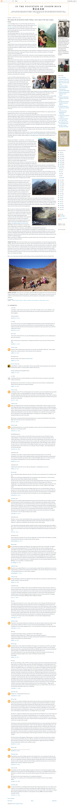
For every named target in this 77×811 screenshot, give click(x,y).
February (61, 167)
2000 (61, 152)
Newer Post (10, 800)
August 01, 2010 (15, 430)
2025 (61, 207)
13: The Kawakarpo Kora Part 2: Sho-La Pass (63, 119)
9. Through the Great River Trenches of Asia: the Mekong (63, 103)
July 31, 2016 (14, 597)
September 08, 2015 (16, 541)
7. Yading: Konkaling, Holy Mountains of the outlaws (63, 94)
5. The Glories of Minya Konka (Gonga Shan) (63, 86)
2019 (61, 195)
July (60, 175)
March (60, 169)
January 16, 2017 (16, 628)
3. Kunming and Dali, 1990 (63, 81)
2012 (61, 182)
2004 (61, 154)
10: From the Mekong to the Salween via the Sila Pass (63, 108)
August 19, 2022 (15, 795)
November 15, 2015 (16, 573)
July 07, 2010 (14, 421)
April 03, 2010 (15, 360)
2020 (61, 197)
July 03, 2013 (14, 532)
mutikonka (13, 498)
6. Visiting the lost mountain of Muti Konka (63, 89)
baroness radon (14, 364)
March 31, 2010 (15, 344)
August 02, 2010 (15, 449)
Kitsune (12, 699)
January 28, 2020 (16, 695)
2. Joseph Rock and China (63, 79)
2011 (61, 180)
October (61, 177)
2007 (61, 160)
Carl (12, 321)
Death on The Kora (34, 133)
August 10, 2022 (15, 781)
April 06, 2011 (15, 468)
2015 (61, 188)
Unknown (13, 347)
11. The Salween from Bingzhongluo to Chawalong (62, 112)
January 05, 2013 (16, 495)
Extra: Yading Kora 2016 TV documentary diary (63, 122)
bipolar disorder (29, 358)
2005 (61, 156)
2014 (61, 186)
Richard (12, 472)
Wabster (12, 544)
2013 (61, 184)
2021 (61, 199)
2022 (61, 201)
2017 (61, 191)
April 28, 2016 (15, 582)
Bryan (12, 333)
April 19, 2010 (15, 386)
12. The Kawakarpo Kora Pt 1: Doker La (63, 116)
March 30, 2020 (15, 764)
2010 (61, 166)
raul (12, 376)
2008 (61, 162)
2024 (61, 205)
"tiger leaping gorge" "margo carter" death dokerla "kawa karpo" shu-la (30, 300)
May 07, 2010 (14, 400)
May (60, 171)
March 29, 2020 (15, 750)
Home (32, 800)
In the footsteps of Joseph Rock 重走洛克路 (38, 7)
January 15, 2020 (16, 688)
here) (22, 251)
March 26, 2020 (15, 744)
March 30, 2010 (15, 318)
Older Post (54, 800)
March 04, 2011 (15, 461)
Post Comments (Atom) (18, 803)
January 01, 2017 (16, 617)
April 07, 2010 (15, 372)
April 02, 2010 (15, 353)
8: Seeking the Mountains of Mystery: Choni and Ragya (63, 98)
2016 (61, 189)
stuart (12, 307)
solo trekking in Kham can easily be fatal (19, 223)
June (60, 173)
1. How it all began (62, 77)
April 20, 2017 (15, 640)
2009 (61, 164)
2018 (61, 193)
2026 (61, 209)
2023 (61, 203)
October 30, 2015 (16, 562)
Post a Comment (11, 798)
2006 (61, 158)
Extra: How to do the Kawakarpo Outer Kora (63, 125)
